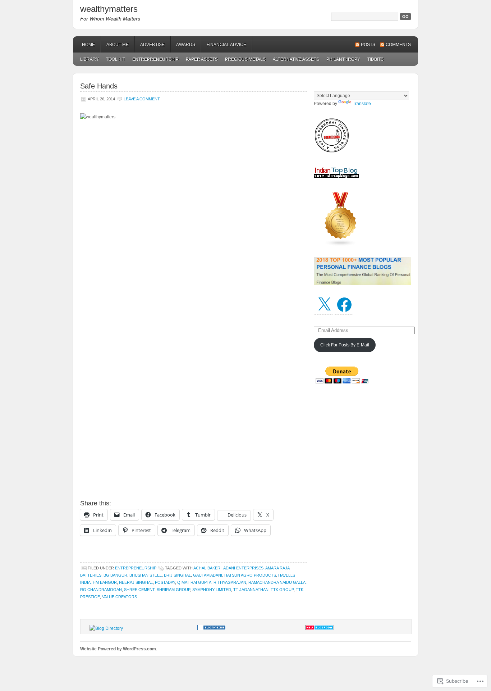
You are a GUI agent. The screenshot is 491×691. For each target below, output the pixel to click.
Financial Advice (226, 44)
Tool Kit (115, 59)
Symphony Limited (211, 589)
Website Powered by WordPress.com (118, 648)
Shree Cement (139, 589)
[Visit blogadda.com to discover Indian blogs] (319, 628)
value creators (119, 597)
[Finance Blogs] (211, 628)
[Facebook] (344, 304)
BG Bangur (115, 575)
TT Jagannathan (251, 589)
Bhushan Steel (145, 575)
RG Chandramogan (101, 589)
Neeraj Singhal (136, 582)
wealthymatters (109, 9)
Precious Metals (245, 59)
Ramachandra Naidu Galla (277, 582)
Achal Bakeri (207, 568)
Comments (398, 44)
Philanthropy (343, 59)
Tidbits (375, 59)
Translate (362, 103)
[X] (324, 304)
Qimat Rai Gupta (194, 582)
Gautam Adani (207, 575)
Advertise (152, 44)
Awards (185, 44)
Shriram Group (173, 589)
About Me (117, 44)
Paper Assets (202, 59)
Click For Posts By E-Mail (344, 344)
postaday (165, 582)
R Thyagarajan (230, 582)
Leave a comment (142, 99)
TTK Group (282, 589)
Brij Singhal (177, 575)
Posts (368, 44)
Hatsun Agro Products (250, 575)
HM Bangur (105, 582)
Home (88, 44)
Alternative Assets (296, 59)
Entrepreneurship (155, 59)
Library (89, 59)
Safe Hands (99, 86)
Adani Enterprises (243, 568)
